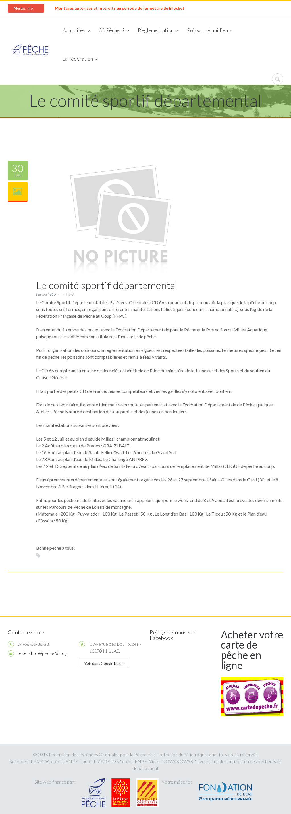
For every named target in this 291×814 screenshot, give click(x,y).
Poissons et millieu (207, 30)
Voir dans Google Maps (103, 663)
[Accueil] (28, 50)
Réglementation (156, 30)
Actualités (74, 30)
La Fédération (78, 58)
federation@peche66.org (42, 653)
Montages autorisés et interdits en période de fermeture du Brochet (119, 8)
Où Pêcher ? (111, 30)
